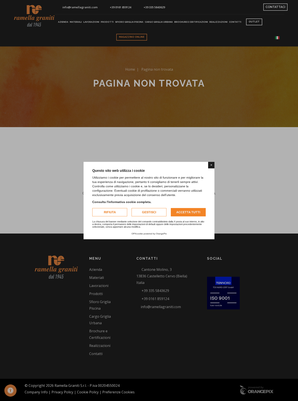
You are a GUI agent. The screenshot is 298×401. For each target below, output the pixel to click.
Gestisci (149, 212)
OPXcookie (137, 233)
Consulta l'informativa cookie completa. (121, 202)
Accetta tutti (188, 212)
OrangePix (161, 233)
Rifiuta (110, 212)
